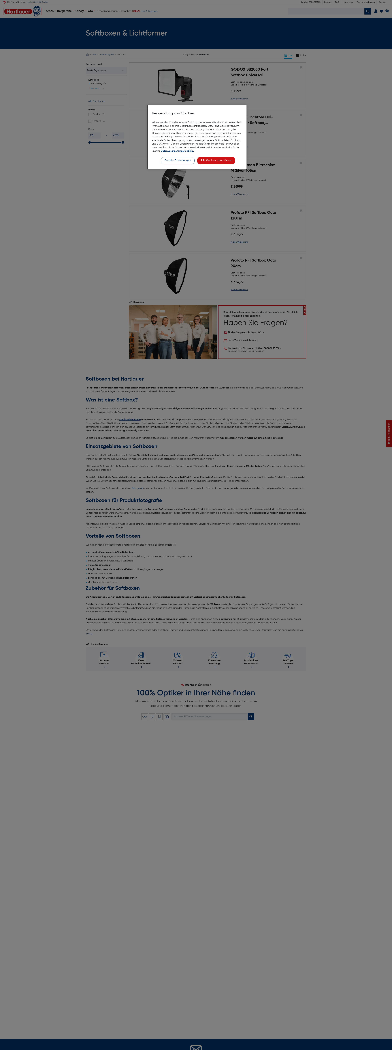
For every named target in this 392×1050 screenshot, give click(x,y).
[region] (197, 137)
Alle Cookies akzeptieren (216, 160)
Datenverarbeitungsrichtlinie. (177, 151)
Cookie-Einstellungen (177, 160)
